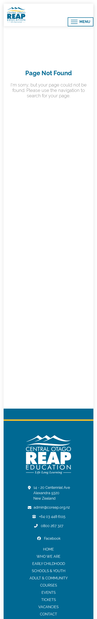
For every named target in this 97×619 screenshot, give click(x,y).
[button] (80, 21)
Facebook (51, 538)
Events (49, 592)
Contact (48, 614)
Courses (48, 585)
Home (48, 549)
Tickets (48, 600)
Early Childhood (48, 564)
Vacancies (48, 607)
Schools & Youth (48, 571)
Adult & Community (49, 578)
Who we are (48, 556)
